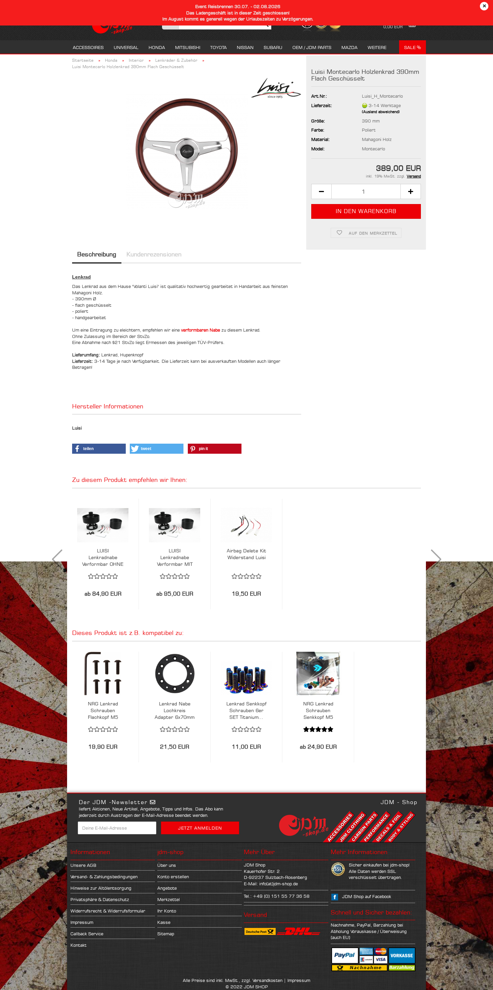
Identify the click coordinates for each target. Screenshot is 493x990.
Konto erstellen (173, 876)
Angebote (167, 888)
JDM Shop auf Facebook (366, 896)
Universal (126, 47)
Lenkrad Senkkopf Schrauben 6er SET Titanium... (246, 710)
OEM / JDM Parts (311, 47)
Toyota (218, 47)
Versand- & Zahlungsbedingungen (104, 876)
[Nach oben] (474, 980)
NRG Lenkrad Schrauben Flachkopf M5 (103, 710)
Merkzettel (168, 899)
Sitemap (165, 933)
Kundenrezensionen (153, 254)
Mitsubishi (187, 47)
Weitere (377, 47)
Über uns (166, 865)
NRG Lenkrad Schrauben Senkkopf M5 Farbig (318, 711)
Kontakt (78, 945)
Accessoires (88, 47)
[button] (321, 191)
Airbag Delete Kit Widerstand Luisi (246, 554)
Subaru (273, 47)
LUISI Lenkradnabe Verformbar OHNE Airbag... (102, 557)
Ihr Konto (166, 910)
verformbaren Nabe (200, 330)
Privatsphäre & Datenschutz (99, 899)
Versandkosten (267, 980)
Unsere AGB (83, 865)
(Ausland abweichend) (381, 111)
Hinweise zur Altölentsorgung (100, 888)
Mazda (349, 47)
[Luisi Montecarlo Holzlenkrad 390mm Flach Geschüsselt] (187, 149)
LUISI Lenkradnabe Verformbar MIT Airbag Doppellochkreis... (174, 557)
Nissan (245, 47)
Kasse (163, 922)
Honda (157, 47)
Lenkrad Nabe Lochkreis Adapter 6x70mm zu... (175, 711)
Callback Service (86, 933)
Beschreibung (96, 254)
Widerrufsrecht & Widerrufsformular (107, 910)
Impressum (81, 922)
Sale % (412, 47)
